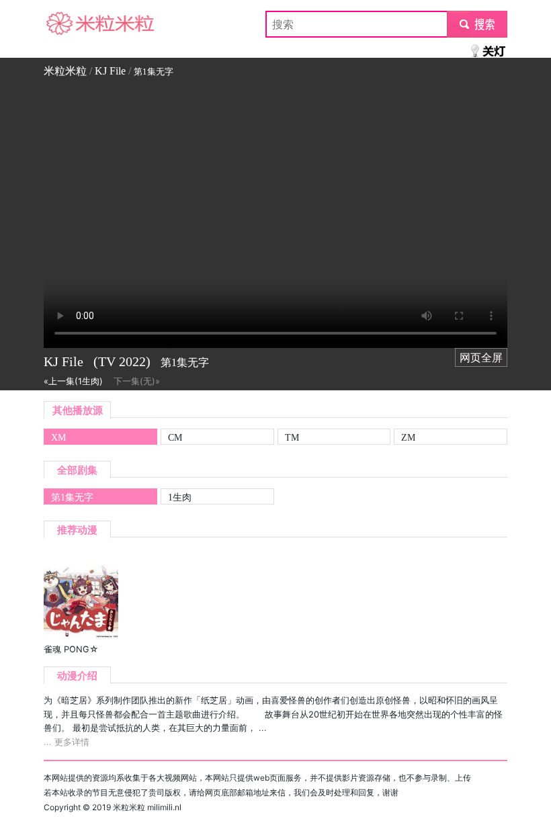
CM (175, 437)
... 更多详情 (66, 742)
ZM (408, 437)
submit (477, 24)
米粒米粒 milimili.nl (147, 807)
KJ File (110, 71)
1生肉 (180, 497)
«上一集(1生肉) (73, 381)
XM (58, 437)
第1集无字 (72, 497)
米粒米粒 (65, 24)
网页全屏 (481, 357)
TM (292, 437)
